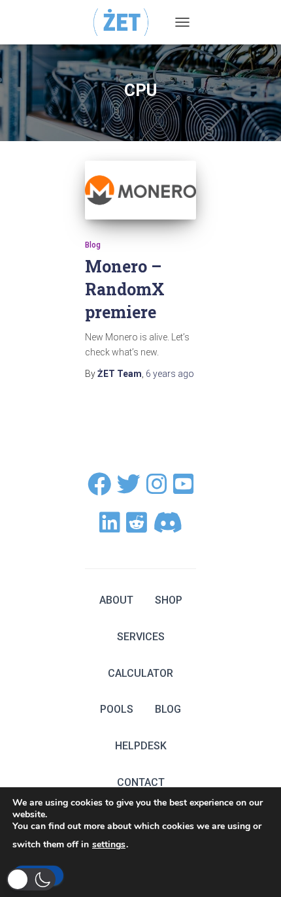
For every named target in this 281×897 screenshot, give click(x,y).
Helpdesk (141, 746)
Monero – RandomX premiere (125, 289)
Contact (141, 782)
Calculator (140, 673)
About (116, 600)
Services (141, 636)
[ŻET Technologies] (126, 21)
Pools (116, 709)
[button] (31, 879)
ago (170, 373)
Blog (93, 245)
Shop (168, 600)
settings (108, 845)
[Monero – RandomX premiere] (140, 190)
